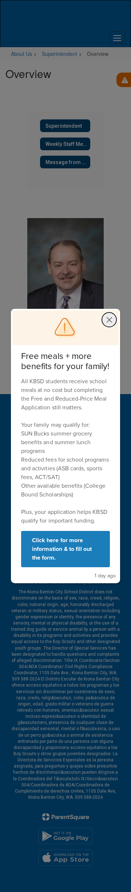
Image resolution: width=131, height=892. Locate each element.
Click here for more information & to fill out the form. (62, 549)
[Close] (109, 319)
